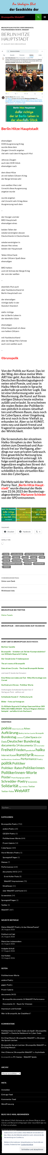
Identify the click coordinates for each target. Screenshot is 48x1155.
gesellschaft (30, 750)
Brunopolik (40, 733)
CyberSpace (30, 737)
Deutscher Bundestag (34, 554)
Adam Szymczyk (17, 729)
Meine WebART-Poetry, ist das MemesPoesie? (20, 927)
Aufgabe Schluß (7, 948)
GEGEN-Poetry (9, 833)
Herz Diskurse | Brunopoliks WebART (16, 1052)
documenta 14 (10, 745)
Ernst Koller (40, 746)
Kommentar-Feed (8, 1099)
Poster (28, 563)
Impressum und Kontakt (11, 1009)
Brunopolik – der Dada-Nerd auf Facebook (23, 626)
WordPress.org (7, 1104)
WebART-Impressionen (13, 881)
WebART (25, 30)
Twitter (31, 786)
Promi (13, 778)
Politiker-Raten (12, 768)
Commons (20, 737)
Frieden (16, 557)
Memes (4, 862)
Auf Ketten (5, 955)
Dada (4, 741)
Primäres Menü (45, 17)
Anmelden (5, 1090)
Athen (27, 728)
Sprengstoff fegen (10, 857)
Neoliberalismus (6, 759)
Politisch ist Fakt (8, 934)
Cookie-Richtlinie (27, 1144)
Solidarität (39, 563)
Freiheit (7, 557)
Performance (29, 758)
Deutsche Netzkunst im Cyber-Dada (26, 1033)
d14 (39, 737)
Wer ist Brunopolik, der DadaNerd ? (16, 1013)
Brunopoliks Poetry (10, 28)
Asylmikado (40, 1052)
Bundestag (8, 737)
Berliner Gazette (30, 733)
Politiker (17, 560)
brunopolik (20, 44)
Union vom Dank (10, 579)
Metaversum (39, 755)
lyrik (42, 557)
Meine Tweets (7, 615)
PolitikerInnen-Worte (11, 30)
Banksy (21, 733)
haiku (25, 557)
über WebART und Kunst (13, 891)
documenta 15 (28, 745)
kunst (33, 557)
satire (27, 777)
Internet (5, 755)
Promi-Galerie (9, 843)
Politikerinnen (30, 560)
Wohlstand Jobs (9, 589)
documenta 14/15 (10, 872)
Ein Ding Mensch (8, 1047)
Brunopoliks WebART (13, 17)
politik (6, 560)
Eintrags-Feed (7, 1094)
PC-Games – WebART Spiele (25, 1057)
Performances (26, 28)
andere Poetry (8, 829)
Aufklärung (17, 554)
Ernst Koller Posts (11, 876)
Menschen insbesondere (11, 941)
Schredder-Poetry (14, 781)
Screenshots (32, 782)
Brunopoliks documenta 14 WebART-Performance (23, 999)
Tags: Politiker (23, 786)
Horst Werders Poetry (10, 852)
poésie (6, 554)
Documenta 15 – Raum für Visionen (17, 1004)
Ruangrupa (20, 778)
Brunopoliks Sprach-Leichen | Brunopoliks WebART (22, 1045)
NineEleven (16, 759)
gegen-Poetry (6, 985)
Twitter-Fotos (7, 791)
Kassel (13, 755)
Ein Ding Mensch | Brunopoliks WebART (18, 1038)
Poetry (40, 759)
